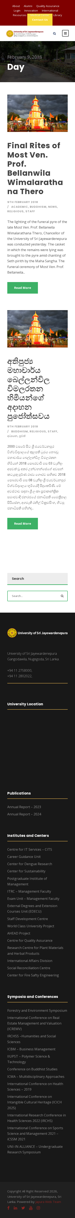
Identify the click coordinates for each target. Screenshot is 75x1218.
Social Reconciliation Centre (28, 968)
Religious (15, 211)
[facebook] (8, 1208)
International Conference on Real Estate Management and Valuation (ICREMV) (34, 1023)
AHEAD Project (18, 933)
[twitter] (23, 1208)
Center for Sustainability (26, 871)
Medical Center (39, 15)
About (16, 6)
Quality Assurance (47, 6)
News (52, 207)
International (50, 10)
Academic (19, 207)
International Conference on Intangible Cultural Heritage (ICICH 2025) (34, 1102)
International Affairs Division (29, 960)
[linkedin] (15, 1208)
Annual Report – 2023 (24, 807)
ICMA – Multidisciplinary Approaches (35, 1076)
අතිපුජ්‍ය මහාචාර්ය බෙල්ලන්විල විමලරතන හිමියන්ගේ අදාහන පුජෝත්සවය (28, 388)
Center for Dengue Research (29, 864)
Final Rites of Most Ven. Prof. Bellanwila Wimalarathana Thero (35, 168)
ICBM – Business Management (31, 1049)
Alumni (28, 6)
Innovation (31, 10)
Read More (22, 288)
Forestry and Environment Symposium (37, 1010)
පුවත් (22, 436)
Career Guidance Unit (24, 856)
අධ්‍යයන (12, 436)
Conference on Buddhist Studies (32, 1069)
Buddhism (38, 207)
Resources (19, 15)
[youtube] (30, 1208)
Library (57, 15)
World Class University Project (30, 926)
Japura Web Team (48, 1202)
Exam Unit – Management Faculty (33, 898)
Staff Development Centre (27, 919)
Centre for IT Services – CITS (29, 849)
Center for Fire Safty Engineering (33, 975)
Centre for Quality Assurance (29, 940)
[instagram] (38, 1208)
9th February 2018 (22, 202)
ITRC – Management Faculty (29, 891)
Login (17, 10)
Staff (30, 211)
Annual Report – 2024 (24, 814)
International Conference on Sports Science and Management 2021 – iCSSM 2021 (35, 1133)
